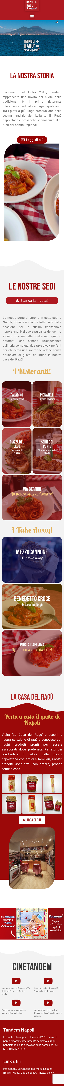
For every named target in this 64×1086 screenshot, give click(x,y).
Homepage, (10, 1068)
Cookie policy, (29, 1072)
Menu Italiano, (44, 1068)
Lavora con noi (26, 1068)
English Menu (11, 1072)
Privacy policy (46, 1072)
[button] (32, 16)
